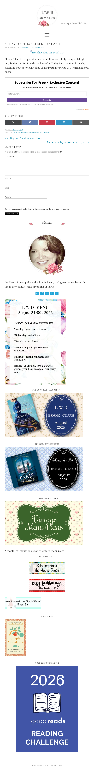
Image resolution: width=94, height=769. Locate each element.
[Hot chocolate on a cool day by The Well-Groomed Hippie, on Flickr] (47, 52)
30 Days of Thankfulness (22, 132)
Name (8, 178)
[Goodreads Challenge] (47, 709)
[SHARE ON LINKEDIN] (63, 122)
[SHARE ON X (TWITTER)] (13, 122)
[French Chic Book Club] (44, 492)
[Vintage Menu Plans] (44, 546)
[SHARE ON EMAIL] (80, 122)
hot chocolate (44, 132)
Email (8, 188)
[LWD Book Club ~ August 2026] (44, 438)
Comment (9, 156)
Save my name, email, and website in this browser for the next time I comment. (37, 209)
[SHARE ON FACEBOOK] (30, 122)
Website (8, 197)
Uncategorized (18, 130)
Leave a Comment (38, 47)
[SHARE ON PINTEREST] (47, 122)
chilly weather (35, 132)
